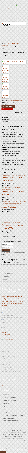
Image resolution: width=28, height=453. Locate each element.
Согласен (3, 452)
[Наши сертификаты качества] (13, 267)
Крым (15, 303)
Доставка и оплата (9, 400)
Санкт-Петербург (10, 296)
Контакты (6, 403)
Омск (12, 299)
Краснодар (4, 305)
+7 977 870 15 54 (8, 340)
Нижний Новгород (14, 298)
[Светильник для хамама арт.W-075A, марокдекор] (5, 78)
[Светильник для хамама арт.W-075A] (5, 86)
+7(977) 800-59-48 (10, 7)
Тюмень (19, 303)
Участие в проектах (9, 397)
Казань (3, 299)
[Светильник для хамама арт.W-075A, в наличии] (14, 62)
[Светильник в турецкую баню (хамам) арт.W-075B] (5, 94)
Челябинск (8, 299)
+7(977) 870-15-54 (10, 5)
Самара (16, 299)
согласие (7, 252)
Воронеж (12, 301)
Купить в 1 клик (7, 109)
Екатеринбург (5, 298)
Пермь (16, 301)
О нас (4, 406)
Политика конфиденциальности (14, 415)
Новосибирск (18, 296)
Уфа (2, 301)
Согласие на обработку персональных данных (11, 419)
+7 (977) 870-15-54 (6, 332)
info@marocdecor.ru (10, 9)
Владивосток (4, 303)
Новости (6, 276)
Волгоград (21, 301)
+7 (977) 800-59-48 (6, 334)
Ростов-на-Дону (22, 299)
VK (2, 385)
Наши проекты (8, 273)
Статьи (5, 280)
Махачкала (11, 303)
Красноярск (7, 301)
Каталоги (6, 394)
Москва (3, 296)
